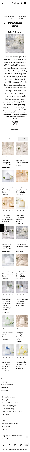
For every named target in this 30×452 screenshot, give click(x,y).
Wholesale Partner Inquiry (10, 423)
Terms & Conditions (7, 385)
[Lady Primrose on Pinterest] (15, 445)
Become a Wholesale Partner (11, 403)
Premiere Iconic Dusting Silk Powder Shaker (7, 246)
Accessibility (5, 388)
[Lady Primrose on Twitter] (3, 445)
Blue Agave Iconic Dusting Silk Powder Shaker (21, 274)
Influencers (5, 429)
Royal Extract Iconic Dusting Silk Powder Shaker (22, 190)
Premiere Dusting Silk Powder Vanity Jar (22, 246)
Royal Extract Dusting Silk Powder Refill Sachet (20, 218)
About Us (4, 379)
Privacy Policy (5, 390)
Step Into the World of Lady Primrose (11, 437)
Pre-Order (6, 267)
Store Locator (6, 426)
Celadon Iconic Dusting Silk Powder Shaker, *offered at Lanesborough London (7, 304)
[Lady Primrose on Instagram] (21, 445)
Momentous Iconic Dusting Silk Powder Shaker (22, 301)
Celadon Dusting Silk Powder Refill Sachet (7, 335)
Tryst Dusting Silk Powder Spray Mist (22, 161)
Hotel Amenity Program (9, 406)
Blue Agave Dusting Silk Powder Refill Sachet (20, 336)
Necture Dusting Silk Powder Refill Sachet (21, 364)
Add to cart (6, 156)
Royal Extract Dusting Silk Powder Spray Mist (8, 217)
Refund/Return (6, 400)
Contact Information (8, 397)
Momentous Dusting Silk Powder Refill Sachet (6, 365)
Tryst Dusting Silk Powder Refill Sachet (7, 190)
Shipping (4, 382)
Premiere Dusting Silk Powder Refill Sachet (7, 274)
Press (3, 421)
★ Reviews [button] (2, 228)
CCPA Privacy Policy (8, 409)
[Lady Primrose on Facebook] (9, 445)
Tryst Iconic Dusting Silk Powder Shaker (6, 162)
